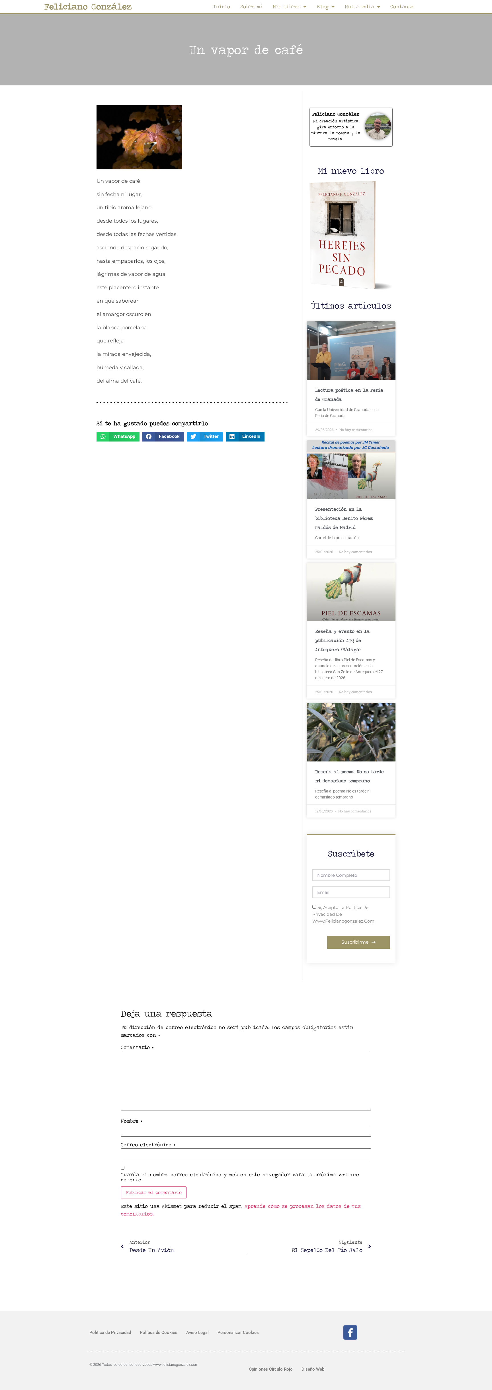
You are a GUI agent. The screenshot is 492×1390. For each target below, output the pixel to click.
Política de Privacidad (110, 1332)
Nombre (131, 1121)
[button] (118, 437)
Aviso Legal (197, 1332)
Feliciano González (88, 6)
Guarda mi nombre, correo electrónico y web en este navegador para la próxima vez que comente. (240, 1177)
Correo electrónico (148, 1144)
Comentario (137, 1047)
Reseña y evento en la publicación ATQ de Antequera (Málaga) (342, 640)
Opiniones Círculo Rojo (271, 1369)
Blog (323, 6)
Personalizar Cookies (238, 1332)
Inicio (221, 6)
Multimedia (359, 6)
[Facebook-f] (350, 1332)
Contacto (401, 6)
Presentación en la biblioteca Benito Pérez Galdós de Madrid (344, 518)
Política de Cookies (158, 1332)
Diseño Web (313, 1369)
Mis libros (286, 6)
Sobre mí (251, 6)
